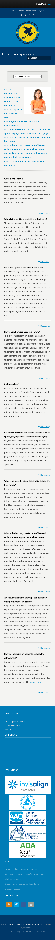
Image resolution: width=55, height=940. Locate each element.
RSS (9, 904)
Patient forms (27, 931)
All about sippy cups (13, 879)
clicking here (36, 682)
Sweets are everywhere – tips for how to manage (26, 874)
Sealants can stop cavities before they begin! (24, 884)
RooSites (27, 927)
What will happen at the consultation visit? (13, 113)
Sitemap (10, 931)
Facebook (23, 904)
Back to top (45, 213)
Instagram (31, 904)
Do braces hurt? (11, 125)
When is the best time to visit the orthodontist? (12, 101)
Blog (18, 931)
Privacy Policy (40, 931)
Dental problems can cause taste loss (21, 869)
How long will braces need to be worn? (22, 121)
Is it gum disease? (12, 889)
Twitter (16, 904)
